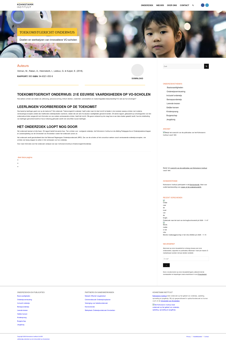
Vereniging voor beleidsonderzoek (96, 303)
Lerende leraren (173, 103)
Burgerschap (171, 115)
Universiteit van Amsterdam (170, 301)
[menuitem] (147, 4)
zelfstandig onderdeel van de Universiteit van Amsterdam (33, 339)
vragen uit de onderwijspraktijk (191, 187)
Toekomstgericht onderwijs (47, 32)
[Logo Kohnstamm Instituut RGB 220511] (25, 5)
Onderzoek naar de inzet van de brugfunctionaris (179, 220)
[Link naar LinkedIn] (207, 5)
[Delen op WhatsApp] (20, 163)
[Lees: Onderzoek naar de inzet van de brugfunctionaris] (165, 218)
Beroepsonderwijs (174, 99)
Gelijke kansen (172, 107)
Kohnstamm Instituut (160, 296)
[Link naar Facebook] (202, 5)
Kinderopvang (172, 111)
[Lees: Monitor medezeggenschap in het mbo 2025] (165, 232)
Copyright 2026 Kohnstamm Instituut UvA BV (30, 336)
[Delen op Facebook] (20, 160)
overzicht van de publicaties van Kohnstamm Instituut (188, 168)
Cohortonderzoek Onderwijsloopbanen (98, 299)
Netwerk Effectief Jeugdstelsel (95, 296)
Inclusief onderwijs (174, 95)
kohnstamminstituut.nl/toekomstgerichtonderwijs (74, 144)
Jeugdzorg (170, 119)
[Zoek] (193, 4)
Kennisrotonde (194, 184)
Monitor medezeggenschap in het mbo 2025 (178, 235)
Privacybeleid (202, 274)
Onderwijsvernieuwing (176, 91)
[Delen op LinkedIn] (20, 167)
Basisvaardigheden (175, 87)
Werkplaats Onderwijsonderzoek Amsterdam (100, 310)
